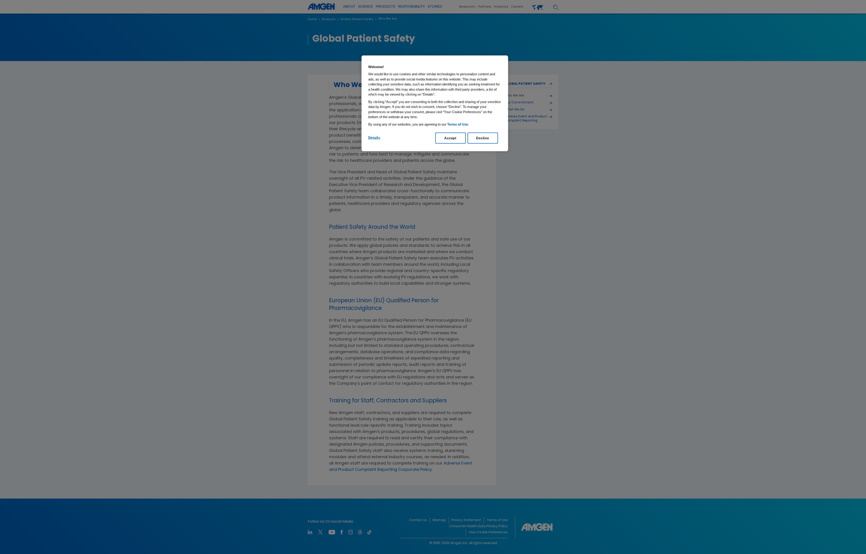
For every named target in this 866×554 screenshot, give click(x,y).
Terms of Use (457, 124)
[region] (435, 103)
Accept (450, 138)
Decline (482, 138)
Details (374, 138)
